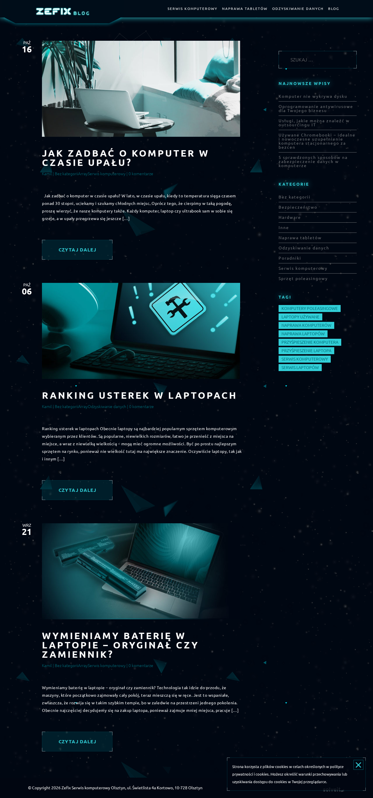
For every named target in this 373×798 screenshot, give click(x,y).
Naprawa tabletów (245, 8)
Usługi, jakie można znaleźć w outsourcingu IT (314, 122)
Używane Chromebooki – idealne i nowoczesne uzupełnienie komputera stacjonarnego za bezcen (317, 141)
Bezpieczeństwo (298, 207)
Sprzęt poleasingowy (303, 278)
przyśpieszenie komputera (309, 342)
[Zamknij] (358, 765)
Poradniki (290, 258)
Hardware (290, 217)
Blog (333, 8)
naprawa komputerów (306, 325)
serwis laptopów (300, 367)
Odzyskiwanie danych (297, 8)
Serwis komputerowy (192, 8)
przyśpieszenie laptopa (306, 350)
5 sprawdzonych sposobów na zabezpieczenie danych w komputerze (313, 161)
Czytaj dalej (77, 249)
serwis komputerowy (304, 359)
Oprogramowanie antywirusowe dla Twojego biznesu (316, 108)
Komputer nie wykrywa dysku (313, 96)
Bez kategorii (66, 173)
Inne (284, 227)
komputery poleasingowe (309, 308)
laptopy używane (300, 317)
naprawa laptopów (303, 333)
